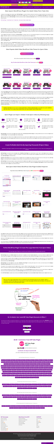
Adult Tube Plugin (25, 7)
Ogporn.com (10, 386)
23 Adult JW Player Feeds (36, 175)
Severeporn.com (19, 371)
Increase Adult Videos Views (6, 211)
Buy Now (51, 7)
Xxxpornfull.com (39, 375)
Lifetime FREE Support (46, 222)
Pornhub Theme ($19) (16, 68)
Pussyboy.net (4, 371)
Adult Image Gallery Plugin (47, 175)
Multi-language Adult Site (26, 222)
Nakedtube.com (5, 386)
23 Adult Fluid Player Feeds (27, 175)
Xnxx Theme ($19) (36, 68)
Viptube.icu (36, 373)
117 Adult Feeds (6, 175)
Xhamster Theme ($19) (26, 68)
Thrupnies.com (8, 373)
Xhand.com (16, 375)
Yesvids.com (22, 377)
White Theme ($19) (26, 82)
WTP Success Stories (21, 422)
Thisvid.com (3, 373)
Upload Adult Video (37, 190)
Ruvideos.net (14, 371)
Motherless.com (49, 384)
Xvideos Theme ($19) (7, 68)
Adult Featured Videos (6, 201)
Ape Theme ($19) (16, 82)
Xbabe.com (4, 375)
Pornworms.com (34, 369)
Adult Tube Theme (30, 7)
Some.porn (29, 371)
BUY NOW (38, 58)
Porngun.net (14, 386)
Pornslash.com (14, 369)
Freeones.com (16, 384)
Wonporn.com (50, 373)
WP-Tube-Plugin (3, 20)
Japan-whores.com (34, 384)
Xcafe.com (8, 375)
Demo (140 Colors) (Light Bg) (7, 74)
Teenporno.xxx (43, 371)
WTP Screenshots (3, 423)
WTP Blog (2, 422)
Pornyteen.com (39, 369)
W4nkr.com (40, 373)
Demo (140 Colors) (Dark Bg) (7, 77)
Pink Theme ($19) (46, 82)
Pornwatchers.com (28, 369)
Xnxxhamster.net (25, 375)
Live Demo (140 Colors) (16, 74)
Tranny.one (17, 373)
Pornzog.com (44, 369)
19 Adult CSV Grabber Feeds (16, 175)
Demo (41, 7)
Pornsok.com (18, 369)
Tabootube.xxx (38, 371)
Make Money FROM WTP (22, 418)
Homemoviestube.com (28, 384)
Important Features (36, 7)
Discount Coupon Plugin (16, 190)
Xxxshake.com (49, 375)
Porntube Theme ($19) (46, 68)
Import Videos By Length (26, 211)
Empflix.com (11, 384)
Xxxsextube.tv (44, 375)
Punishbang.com (49, 369)
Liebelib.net (39, 384)
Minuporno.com (44, 384)
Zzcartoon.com (36, 377)
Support (37, 423)
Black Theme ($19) (6, 82)
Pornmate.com (19, 386)
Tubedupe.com (27, 373)
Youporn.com (31, 377)
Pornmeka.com (4, 369)
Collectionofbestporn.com (6, 384)
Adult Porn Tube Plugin (4, 418)
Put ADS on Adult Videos (36, 201)
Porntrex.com (23, 369)
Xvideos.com (34, 375)
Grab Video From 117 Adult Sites (12, 20)
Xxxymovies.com (18, 377)
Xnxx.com (20, 375)
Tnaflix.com (13, 373)
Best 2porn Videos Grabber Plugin (25, 20)
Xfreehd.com (12, 375)
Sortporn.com (33, 371)
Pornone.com (9, 369)
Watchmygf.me (45, 373)
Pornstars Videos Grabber (27, 190)
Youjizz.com (27, 377)
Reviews (44, 7)
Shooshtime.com (24, 371)
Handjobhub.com (22, 384)
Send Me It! (27, 331)
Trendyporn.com (22, 373)
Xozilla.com (30, 375)
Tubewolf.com (32, 373)
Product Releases (38, 422)
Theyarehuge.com (48, 371)
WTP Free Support (3, 427)
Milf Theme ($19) (36, 82)
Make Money (47, 7)
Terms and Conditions (39, 418)
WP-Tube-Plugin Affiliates (22, 423)
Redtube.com (9, 371)
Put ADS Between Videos (26, 201)
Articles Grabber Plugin (4, 428)
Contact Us (37, 427)
